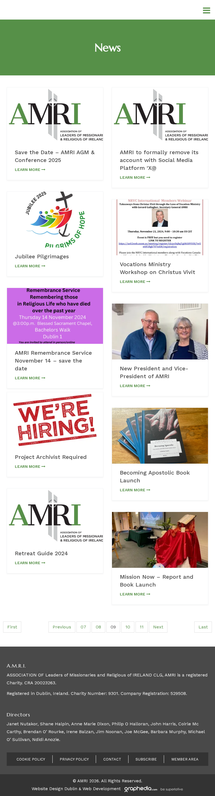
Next (158, 627)
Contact (112, 759)
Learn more (28, 169)
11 (142, 627)
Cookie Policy (31, 759)
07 (83, 627)
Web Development (102, 788)
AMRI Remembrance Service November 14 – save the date (53, 360)
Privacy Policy (74, 759)
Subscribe (146, 759)
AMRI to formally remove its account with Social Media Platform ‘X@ (159, 160)
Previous (62, 627)
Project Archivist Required (51, 457)
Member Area (184, 759)
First (12, 627)
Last (203, 627)
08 (98, 627)
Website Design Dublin (54, 788)
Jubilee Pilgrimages (42, 256)
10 (127, 627)
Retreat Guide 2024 (41, 553)
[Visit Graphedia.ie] (153, 788)
